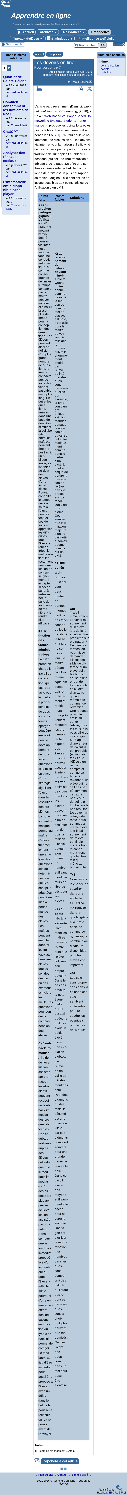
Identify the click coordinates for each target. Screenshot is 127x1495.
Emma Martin (19, 125)
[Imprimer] (39, 90)
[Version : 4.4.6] (120, 1489)
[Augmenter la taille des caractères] (81, 90)
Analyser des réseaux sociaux (14, 157)
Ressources (73, 32)
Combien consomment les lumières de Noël (16, 108)
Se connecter (14, 44)
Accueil (28, 32)
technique (106, 72)
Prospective (99, 32)
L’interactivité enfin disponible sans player (14, 188)
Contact (62, 1474)
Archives (48, 32)
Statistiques (61, 38)
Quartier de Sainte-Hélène (14, 79)
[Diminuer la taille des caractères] (89, 90)
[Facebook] (62, 1469)
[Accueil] (5, 7)
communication (110, 65)
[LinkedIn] (65, 1469)
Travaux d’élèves (27, 38)
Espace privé (80, 1474)
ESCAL (113, 1492)
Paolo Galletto (80, 82)
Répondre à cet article (60, 1461)
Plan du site (46, 1474)
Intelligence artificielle (97, 38)
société (105, 69)
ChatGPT (10, 131)
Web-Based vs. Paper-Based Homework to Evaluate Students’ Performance (63, 120)
